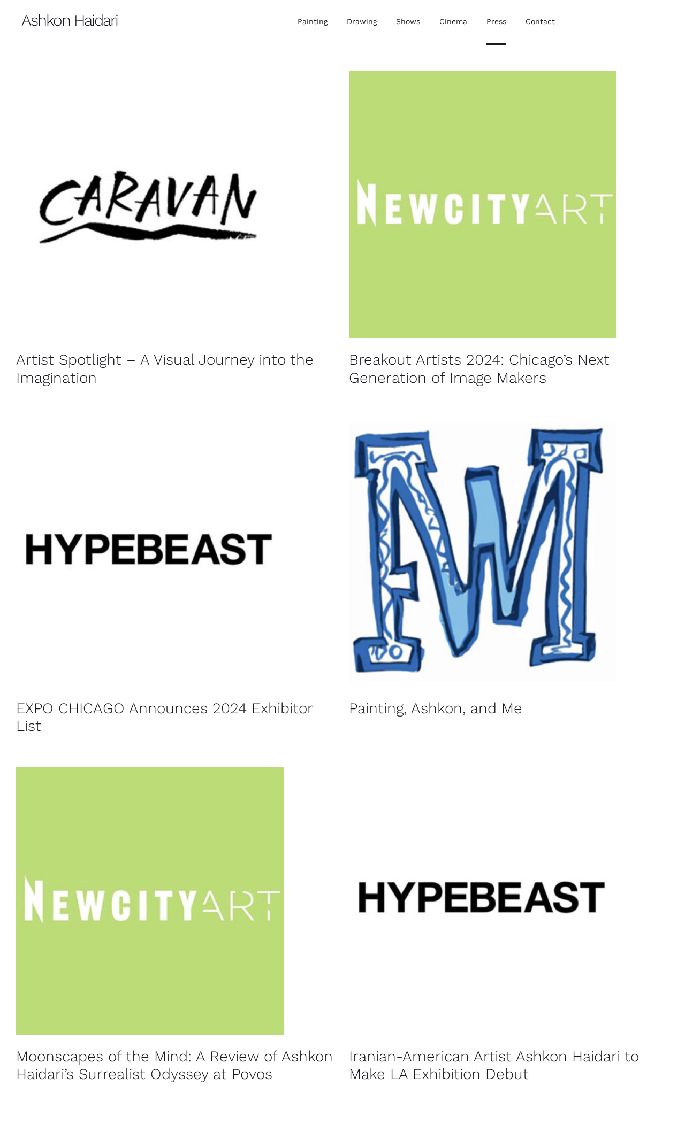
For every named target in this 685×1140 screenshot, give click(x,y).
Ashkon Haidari (69, 20)
